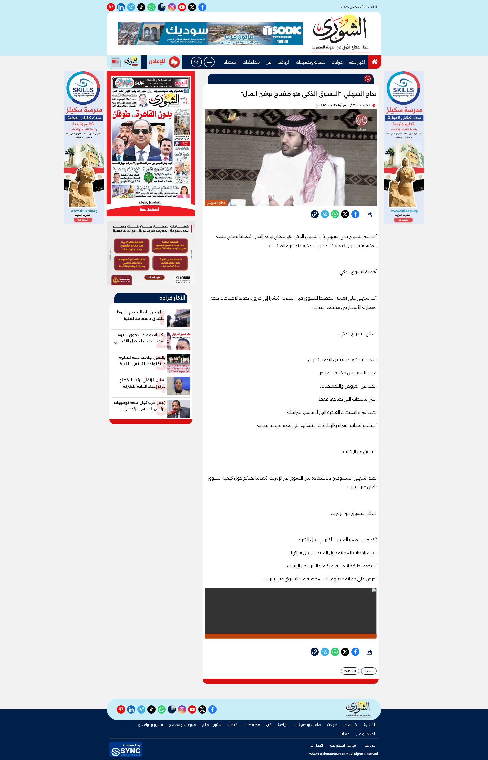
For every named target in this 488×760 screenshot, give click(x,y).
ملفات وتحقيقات (310, 62)
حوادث (337, 62)
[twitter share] (345, 214)
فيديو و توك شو (150, 724)
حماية (368, 671)
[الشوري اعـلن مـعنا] (164, 62)
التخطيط (350, 671)
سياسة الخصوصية (343, 745)
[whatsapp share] (335, 214)
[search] (196, 62)
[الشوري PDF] (124, 62)
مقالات (344, 734)
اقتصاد (230, 62)
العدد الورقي (366, 734)
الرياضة (283, 62)
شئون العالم (211, 724)
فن (268, 62)
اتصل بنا (316, 745)
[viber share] (325, 214)
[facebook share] (355, 214)
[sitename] (358, 709)
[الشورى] (341, 34)
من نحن (369, 745)
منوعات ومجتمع (182, 724)
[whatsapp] (315, 214)
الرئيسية (370, 724)
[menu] (209, 62)
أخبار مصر (357, 62)
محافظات (251, 62)
